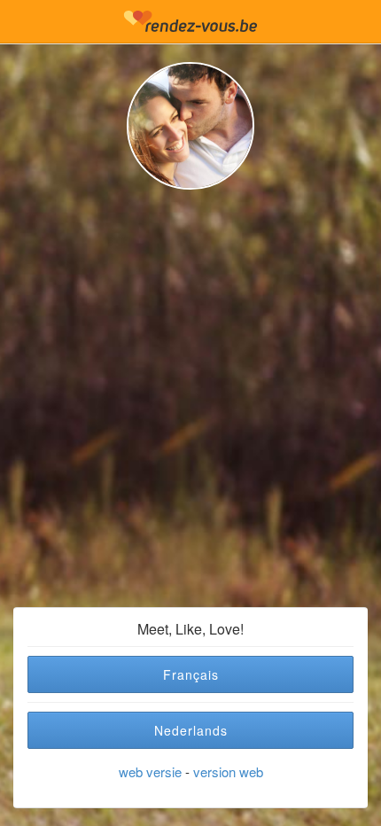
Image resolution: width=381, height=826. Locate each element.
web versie (150, 771)
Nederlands (191, 730)
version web (228, 771)
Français (191, 674)
